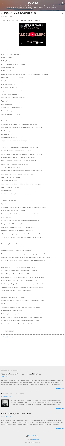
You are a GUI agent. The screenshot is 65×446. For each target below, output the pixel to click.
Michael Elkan (36, 439)
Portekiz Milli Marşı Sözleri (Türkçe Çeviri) (16, 414)
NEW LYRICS (32, 3)
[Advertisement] (32, 351)
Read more (60, 388)
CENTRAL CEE (9, 331)
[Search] (63, 3)
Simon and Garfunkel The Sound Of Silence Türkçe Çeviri (21, 374)
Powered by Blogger (33, 436)
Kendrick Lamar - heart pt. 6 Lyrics (13, 394)
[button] (63, 13)
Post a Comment (8, 337)
